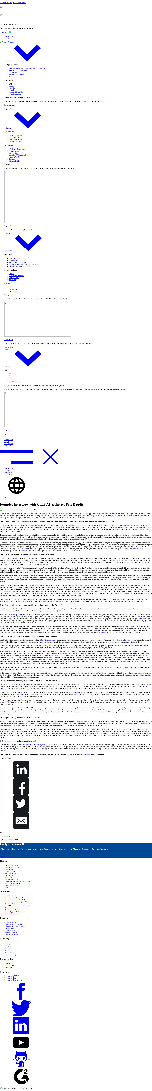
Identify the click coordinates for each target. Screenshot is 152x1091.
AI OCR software (10, 896)
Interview (7, 836)
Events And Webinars (16, 276)
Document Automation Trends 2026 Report (24, 264)
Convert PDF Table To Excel (14, 904)
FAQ (10, 287)
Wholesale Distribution (17, 149)
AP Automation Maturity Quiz (19, 266)
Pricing (11, 76)
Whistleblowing (10, 955)
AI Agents (8, 877)
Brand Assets (9, 947)
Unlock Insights (10, 873)
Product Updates (10, 930)
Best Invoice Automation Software (16, 900)
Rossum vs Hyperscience (13, 980)
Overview (27, 68)
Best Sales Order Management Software (18, 902)
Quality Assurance (15, 141)
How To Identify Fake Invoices (15, 908)
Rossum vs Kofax (10, 978)
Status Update (9, 928)
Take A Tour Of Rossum (17, 262)
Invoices (7, 963)
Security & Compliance (17, 74)
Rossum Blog (13, 260)
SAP (10, 84)
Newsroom (13, 376)
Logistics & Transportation (18, 155)
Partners (7, 349)
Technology (13, 159)
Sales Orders (8, 967)
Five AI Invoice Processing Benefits (17, 906)
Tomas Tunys (140, 599)
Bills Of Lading (9, 965)
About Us (12, 374)
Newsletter (12, 280)
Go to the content (6, 3)
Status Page (13, 291)
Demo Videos (14, 278)
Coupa (11, 86)
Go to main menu (19, 3)
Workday (12, 90)
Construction (13, 153)
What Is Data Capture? (12, 914)
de (5, 436)
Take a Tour (8, 36)
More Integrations (15, 94)
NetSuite (12, 88)
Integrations (8, 875)
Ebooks (11, 274)
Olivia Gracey (17, 510)
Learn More (4, 32)
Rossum (65, 514)
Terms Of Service (10, 932)
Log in (6, 38)
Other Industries (14, 161)
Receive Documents (11, 867)
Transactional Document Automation (17, 881)
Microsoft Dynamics (16, 92)
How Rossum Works (11, 910)
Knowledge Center (15, 289)
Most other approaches (48, 640)
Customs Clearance (15, 137)
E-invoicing (13, 72)
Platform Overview (11, 865)
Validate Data (9, 869)
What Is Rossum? (15, 382)
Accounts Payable (15, 135)
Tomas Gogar (5, 601)
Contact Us (13, 380)
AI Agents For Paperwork (18, 70)
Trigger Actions (9, 871)
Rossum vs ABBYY (11, 976)
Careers (11, 378)
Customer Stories (15, 258)
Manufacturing (14, 151)
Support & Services (11, 885)
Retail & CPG (14, 157)
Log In (6, 442)
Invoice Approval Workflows (14, 912)
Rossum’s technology (106, 632)
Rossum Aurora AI (11, 879)
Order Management (16, 139)
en (5, 434)
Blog (6, 943)
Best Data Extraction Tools (13, 898)
